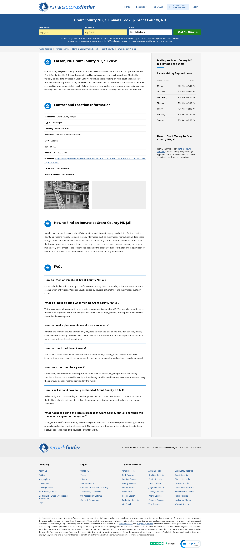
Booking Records (156, 475)
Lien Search (127, 491)
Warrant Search (182, 504)
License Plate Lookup (184, 487)
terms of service (125, 523)
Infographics (44, 479)
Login (195, 7)
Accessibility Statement (90, 491)
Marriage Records (156, 491)
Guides (42, 475)
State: (132, 27)
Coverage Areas (46, 487)
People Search (128, 495)
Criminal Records (129, 479)
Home (127, 7)
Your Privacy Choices (48, 491)
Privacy (83, 479)
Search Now (185, 32)
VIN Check (126, 504)
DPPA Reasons (87, 483)
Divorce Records (182, 479)
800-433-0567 (179, 7)
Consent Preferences (89, 500)
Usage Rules (86, 470)
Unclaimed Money (183, 500)
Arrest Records (128, 470)
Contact (158, 7)
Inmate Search (128, 487)
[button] (190, 544)
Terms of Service (120, 38)
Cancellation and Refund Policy (94, 487)
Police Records (181, 495)
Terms (83, 475)
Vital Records (154, 504)
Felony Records (182, 483)
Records (140, 7)
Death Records (155, 479)
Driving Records (129, 483)
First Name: (44, 27)
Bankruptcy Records (184, 470)
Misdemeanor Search (184, 491)
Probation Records (130, 500)
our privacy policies (145, 523)
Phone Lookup (155, 495)
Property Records (156, 500)
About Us (43, 470)
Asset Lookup (154, 470)
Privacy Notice (137, 38)
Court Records (181, 475)
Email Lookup (154, 483)
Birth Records (128, 475)
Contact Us (44, 483)
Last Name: (89, 27)
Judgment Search (156, 487)
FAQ (41, 502)
